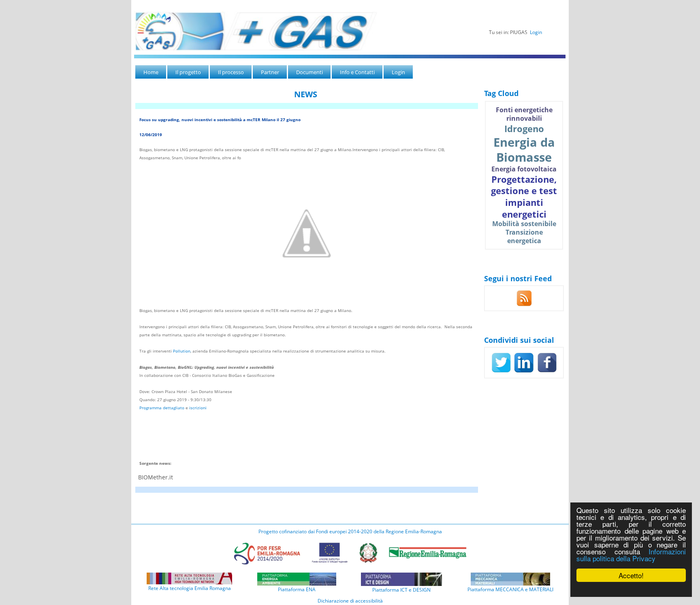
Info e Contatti (357, 72)
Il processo (231, 72)
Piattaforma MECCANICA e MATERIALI (510, 589)
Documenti (309, 72)
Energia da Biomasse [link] (524, 149)
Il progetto (188, 72)
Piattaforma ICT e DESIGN (401, 589)
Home (150, 72)
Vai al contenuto (149, 3)
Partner (270, 72)
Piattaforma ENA (297, 589)
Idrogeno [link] (524, 128)
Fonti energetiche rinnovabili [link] (524, 114)
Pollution (181, 351)
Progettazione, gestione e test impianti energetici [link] (524, 196)
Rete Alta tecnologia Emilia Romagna (189, 588)
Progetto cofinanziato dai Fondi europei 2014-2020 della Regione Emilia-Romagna (350, 531)
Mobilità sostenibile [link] (524, 223)
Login (536, 32)
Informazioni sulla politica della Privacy (631, 554)
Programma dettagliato (161, 407)
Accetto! (631, 575)
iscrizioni (198, 407)
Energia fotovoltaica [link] (524, 169)
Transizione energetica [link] (524, 236)
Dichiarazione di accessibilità (350, 600)
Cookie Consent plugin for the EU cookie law (631, 589)
